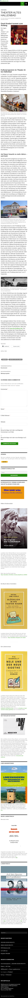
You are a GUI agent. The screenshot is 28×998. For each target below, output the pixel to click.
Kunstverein (6, 366)
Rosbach (10, 972)
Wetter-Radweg (4, 987)
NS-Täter (8, 966)
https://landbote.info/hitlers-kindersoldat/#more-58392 (14, 574)
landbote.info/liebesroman (7, 708)
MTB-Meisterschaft (5, 948)
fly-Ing (2, 974)
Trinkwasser (9, 974)
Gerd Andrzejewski (5, 963)
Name (3, 409)
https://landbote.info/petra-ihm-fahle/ (17, 637)
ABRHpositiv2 (4, 969)
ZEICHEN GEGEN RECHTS (7, 942)
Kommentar (4, 389)
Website (3, 422)
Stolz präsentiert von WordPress (7, 996)
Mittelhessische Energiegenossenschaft (10, 984)
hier (17, 857)
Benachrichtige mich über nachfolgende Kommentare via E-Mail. (12, 431)
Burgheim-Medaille (5, 953)
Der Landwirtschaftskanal (7, 988)
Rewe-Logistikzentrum (14, 969)
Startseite (3, 10)
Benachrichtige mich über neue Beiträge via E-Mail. (13, 438)
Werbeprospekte (5, 372)
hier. (2, 810)
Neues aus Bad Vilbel (6, 989)
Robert (2, 966)
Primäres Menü (26, 4)
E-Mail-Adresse (5, 415)
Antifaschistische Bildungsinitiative (9, 985)
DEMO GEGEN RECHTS (7, 945)
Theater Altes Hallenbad (15, 359)
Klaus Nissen (10, 18)
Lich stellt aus (4, 950)
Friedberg (4, 359)
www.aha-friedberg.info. (16, 328)
